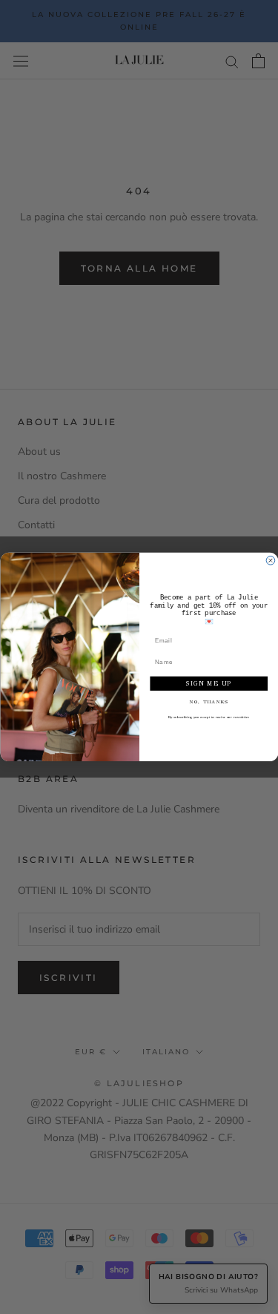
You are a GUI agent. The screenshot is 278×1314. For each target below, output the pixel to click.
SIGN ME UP (208, 684)
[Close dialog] (270, 560)
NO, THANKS (208, 702)
